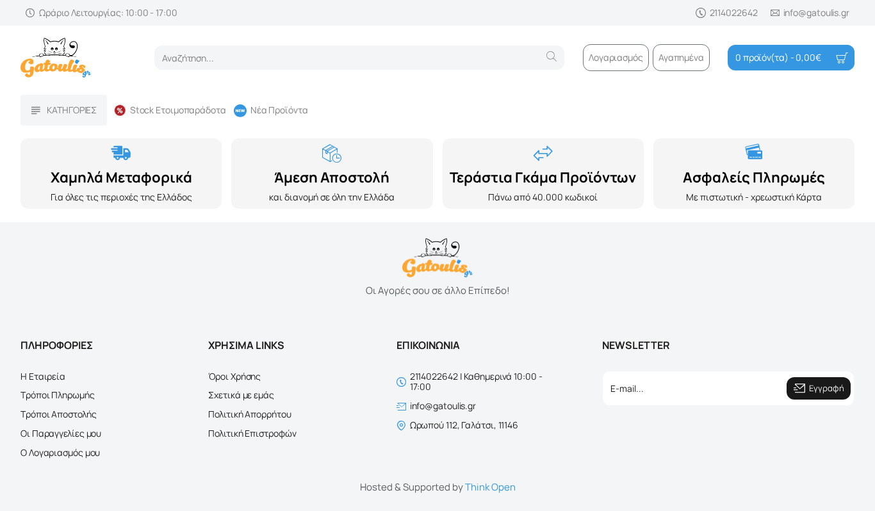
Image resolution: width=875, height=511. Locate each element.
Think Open (490, 487)
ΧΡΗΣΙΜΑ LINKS (246, 345)
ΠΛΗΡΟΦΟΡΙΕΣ (56, 345)
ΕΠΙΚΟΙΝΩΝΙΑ (428, 345)
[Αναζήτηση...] (551, 57)
